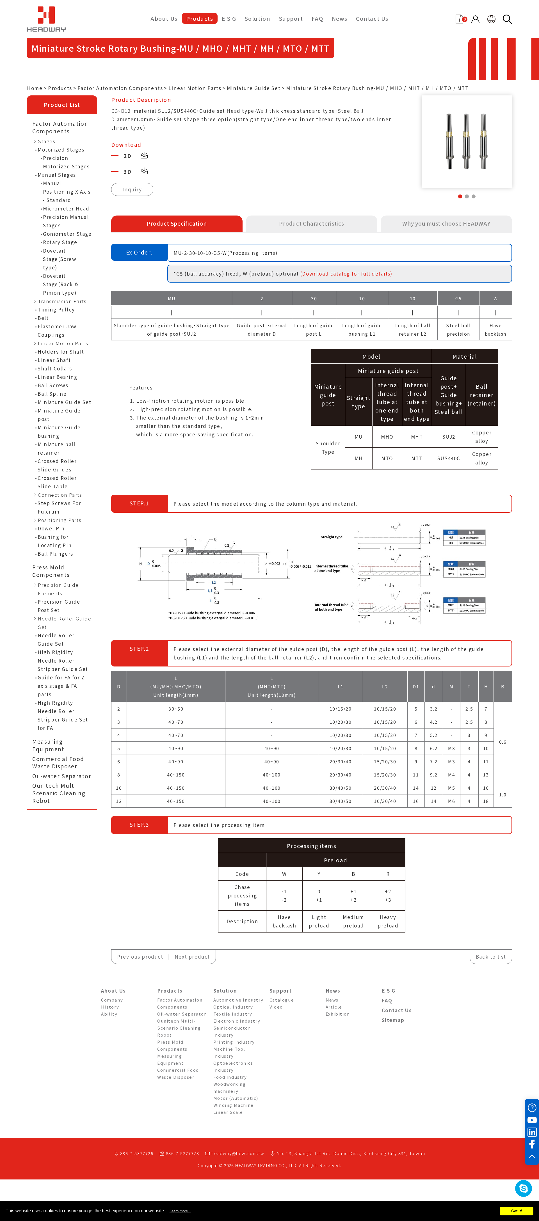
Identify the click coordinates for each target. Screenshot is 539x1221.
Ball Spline (52, 393)
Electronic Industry (236, 1021)
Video (276, 1007)
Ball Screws (53, 385)
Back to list (491, 956)
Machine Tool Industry (229, 1052)
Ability (109, 1014)
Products (199, 18)
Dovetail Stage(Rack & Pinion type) (60, 284)
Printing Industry (234, 1042)
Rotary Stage (60, 242)
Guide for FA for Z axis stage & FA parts (61, 686)
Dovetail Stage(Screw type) (60, 259)
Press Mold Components (51, 570)
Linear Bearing (57, 376)
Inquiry (132, 189)
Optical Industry (233, 1007)
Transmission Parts (62, 300)
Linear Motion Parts (194, 87)
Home (34, 87)
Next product (192, 956)
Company (112, 1000)
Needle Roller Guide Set (64, 622)
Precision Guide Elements (58, 589)
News (340, 18)
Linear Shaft (54, 359)
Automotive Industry (238, 1000)
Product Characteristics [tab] (311, 223)
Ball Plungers (55, 553)
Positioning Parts (59, 519)
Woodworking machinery (229, 1087)
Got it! (516, 1211)
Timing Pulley (56, 309)
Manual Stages (57, 174)
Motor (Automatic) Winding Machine (235, 1101)
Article (334, 1007)
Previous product (140, 956)
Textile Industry (232, 1014)
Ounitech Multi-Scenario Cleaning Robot (58, 793)
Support (291, 18)
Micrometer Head (66, 208)
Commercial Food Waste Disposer (58, 762)
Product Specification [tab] (177, 223)
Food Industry (230, 1077)
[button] (460, 196)
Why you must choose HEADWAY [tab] (446, 223)
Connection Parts (60, 494)
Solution (258, 18)
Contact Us (372, 18)
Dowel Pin (51, 528)
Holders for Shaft (61, 351)
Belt (43, 317)
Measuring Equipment (48, 745)
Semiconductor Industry (231, 1031)
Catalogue (282, 1000)
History (110, 1007)
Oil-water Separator (61, 776)
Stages (47, 141)
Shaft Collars (55, 368)
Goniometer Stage (67, 233)
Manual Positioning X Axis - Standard (67, 191)
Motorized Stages (61, 149)
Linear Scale (228, 1112)
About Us (164, 18)
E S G (229, 18)
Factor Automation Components (120, 87)
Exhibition (338, 1014)
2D (127, 155)
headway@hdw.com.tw (237, 1153)
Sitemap (393, 1019)
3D (127, 171)
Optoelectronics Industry (233, 1066)
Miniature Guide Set (253, 87)
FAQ (317, 18)
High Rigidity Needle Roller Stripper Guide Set (63, 660)
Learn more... (180, 1211)
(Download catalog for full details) (346, 273)
